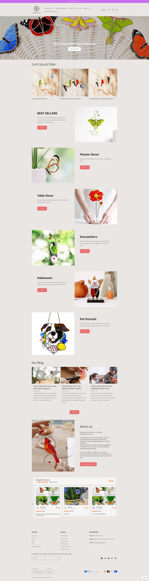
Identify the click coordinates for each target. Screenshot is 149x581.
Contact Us (34, 535)
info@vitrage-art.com (99, 542)
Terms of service (65, 541)
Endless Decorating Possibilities (70, 99)
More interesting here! (88, 464)
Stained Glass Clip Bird (39, 99)
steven (96, 507)
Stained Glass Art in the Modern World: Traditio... (72, 387)
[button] (49, 8)
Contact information (66, 546)
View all (74, 412)
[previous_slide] (33, 504)
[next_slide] (115, 504)
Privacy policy (64, 538)
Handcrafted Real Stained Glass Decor (101, 99)
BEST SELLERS (74, 49)
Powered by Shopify (48, 577)
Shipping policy (64, 543)
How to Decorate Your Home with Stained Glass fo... (44, 387)
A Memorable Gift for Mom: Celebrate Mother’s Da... (102, 387)
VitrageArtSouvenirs (39, 577)
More (42, 127)
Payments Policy (65, 549)
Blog (33, 541)
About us (34, 538)
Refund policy (64, 535)
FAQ (33, 543)
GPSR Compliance (36, 546)
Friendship (69, 507)
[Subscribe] (58, 558)
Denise (40, 507)
